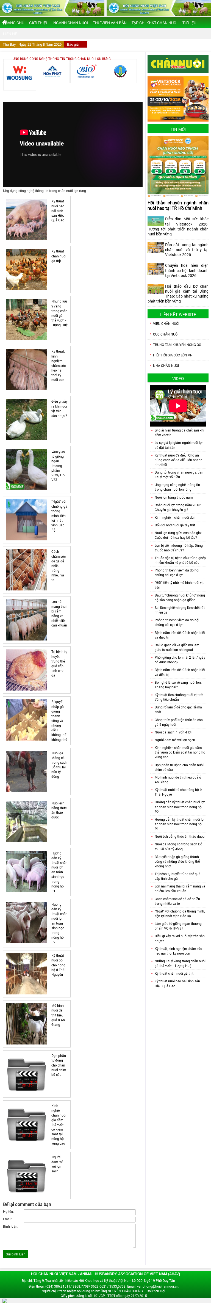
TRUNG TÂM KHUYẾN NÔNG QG (177, 344)
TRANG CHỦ (13, 22)
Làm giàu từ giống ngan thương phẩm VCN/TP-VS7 (58, 465)
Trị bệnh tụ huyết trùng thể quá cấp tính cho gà (59, 663)
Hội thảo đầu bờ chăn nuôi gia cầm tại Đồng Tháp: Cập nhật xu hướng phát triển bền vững (178, 294)
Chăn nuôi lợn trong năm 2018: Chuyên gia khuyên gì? (178, 507)
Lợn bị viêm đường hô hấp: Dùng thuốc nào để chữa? (179, 547)
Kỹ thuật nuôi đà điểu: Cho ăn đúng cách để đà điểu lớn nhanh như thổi (178, 460)
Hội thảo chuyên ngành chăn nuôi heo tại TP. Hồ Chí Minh (178, 205)
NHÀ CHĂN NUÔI (166, 365)
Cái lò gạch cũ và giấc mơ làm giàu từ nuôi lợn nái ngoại (177, 647)
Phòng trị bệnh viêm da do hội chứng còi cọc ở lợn (177, 572)
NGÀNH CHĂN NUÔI (70, 22)
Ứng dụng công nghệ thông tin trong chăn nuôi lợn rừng (177, 486)
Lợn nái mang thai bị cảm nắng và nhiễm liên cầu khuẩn (59, 613)
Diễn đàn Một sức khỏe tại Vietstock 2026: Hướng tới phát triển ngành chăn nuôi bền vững (178, 226)
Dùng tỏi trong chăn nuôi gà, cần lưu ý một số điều (179, 474)
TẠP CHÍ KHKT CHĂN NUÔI (154, 22)
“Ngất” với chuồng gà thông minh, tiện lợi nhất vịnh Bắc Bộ (59, 515)
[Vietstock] (178, 98)
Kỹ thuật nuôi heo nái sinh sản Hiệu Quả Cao (58, 210)
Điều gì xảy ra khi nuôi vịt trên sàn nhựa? (59, 408)
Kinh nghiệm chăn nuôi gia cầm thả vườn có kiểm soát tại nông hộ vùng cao (58, 1124)
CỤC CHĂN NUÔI (165, 334)
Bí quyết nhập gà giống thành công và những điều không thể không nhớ (59, 720)
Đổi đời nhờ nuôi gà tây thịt (175, 525)
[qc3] (178, 63)
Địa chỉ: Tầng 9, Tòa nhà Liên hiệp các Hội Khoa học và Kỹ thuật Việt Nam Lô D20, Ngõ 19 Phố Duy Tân (98, 1280)
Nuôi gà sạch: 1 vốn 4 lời (173, 732)
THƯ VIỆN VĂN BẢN (110, 22)
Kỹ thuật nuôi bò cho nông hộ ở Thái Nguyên (58, 965)
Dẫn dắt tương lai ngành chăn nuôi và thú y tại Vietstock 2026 (187, 249)
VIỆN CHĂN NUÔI (166, 323)
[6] (120, 71)
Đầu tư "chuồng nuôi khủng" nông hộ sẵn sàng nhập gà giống (180, 597)
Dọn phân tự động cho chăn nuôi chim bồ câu (58, 1065)
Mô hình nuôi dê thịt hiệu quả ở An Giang (58, 1015)
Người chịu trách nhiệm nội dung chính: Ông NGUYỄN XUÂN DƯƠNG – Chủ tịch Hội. (103, 1291)
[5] (87, 71)
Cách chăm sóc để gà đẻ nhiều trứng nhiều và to (58, 565)
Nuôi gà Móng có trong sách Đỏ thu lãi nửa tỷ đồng (59, 765)
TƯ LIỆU (189, 22)
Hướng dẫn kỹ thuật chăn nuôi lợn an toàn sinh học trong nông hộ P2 (59, 923)
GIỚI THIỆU (38, 22)
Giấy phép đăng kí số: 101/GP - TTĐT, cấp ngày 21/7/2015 (104, 1295)
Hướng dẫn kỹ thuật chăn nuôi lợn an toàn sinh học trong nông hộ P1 (59, 872)
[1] (20, 75)
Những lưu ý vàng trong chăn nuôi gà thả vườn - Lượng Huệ (59, 313)
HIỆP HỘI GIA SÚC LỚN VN (173, 355)
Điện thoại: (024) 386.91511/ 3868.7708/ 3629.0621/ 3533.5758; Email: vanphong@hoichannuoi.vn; (104, 1286)
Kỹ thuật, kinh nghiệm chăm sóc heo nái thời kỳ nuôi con (58, 365)
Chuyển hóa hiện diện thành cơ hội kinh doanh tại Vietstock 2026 (187, 270)
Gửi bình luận (16, 1254)
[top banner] (52, 8)
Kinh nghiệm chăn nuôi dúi (175, 517)
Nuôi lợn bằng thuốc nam (174, 497)
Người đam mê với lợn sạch (57, 1164)
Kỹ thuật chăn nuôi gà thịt (58, 256)
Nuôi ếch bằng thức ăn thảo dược (58, 810)
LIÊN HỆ (10, 33)
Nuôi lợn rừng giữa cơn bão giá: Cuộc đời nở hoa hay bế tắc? (178, 535)
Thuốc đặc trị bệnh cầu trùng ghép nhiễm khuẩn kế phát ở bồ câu (180, 560)
